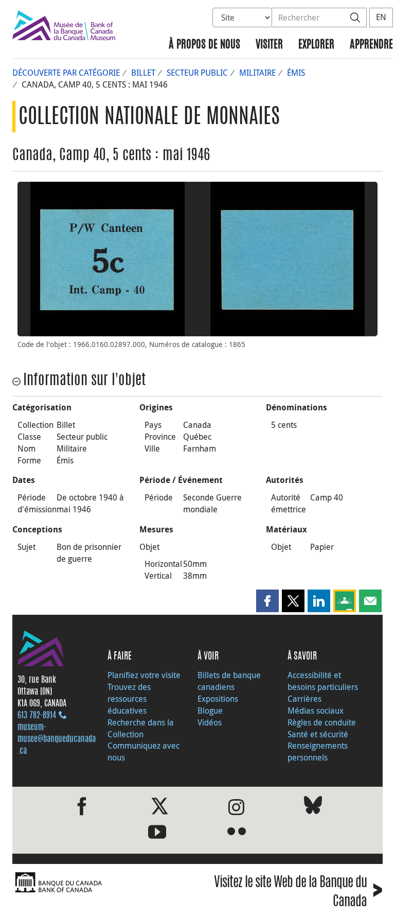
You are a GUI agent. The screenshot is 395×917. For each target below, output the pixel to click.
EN (381, 17)
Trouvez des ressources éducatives (129, 698)
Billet (143, 72)
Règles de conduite (322, 722)
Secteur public (197, 72)
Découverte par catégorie (66, 72)
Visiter (269, 45)
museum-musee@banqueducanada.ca (56, 739)
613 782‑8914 (36, 716)
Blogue (210, 710)
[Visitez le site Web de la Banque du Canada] (102, 883)
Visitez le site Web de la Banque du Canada (298, 892)
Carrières (304, 698)
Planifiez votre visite (144, 675)
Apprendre (371, 45)
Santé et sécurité (318, 734)
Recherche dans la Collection (140, 728)
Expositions (218, 698)
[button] (267, 601)
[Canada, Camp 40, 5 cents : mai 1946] (107, 259)
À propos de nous (204, 45)
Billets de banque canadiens (229, 681)
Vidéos (210, 722)
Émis (296, 72)
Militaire (257, 72)
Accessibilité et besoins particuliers (323, 681)
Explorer (316, 45)
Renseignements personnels (318, 751)
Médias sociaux (316, 710)
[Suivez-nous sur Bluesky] (313, 807)
